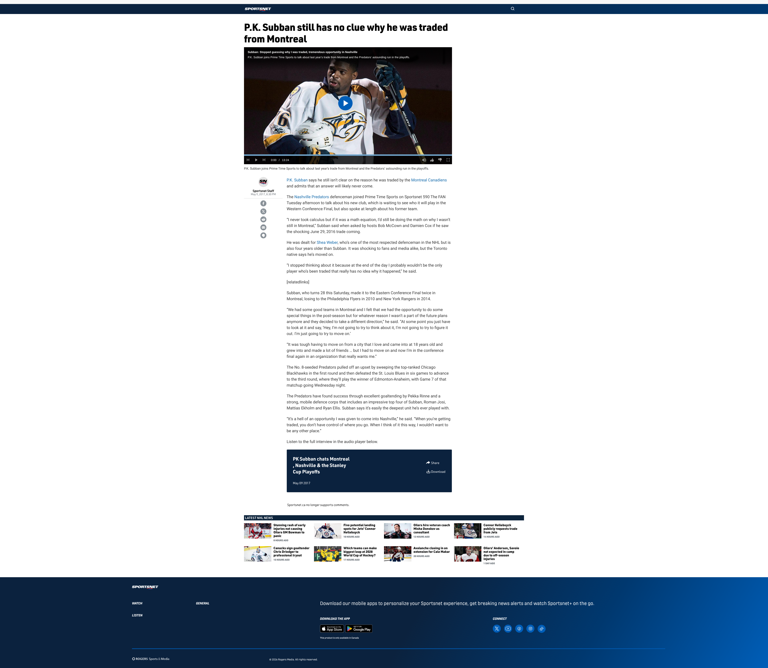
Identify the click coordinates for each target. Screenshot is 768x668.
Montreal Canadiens (429, 180)
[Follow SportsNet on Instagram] (530, 628)
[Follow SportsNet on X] (497, 628)
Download (438, 472)
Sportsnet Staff (263, 191)
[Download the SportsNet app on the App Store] (332, 628)
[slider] (348, 155)
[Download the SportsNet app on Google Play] (358, 628)
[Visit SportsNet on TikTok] (542, 628)
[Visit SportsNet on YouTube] (508, 628)
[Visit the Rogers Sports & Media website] (150, 658)
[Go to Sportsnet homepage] (258, 9)
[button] (512, 9)
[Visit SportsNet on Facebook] (519, 628)
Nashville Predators (311, 196)
